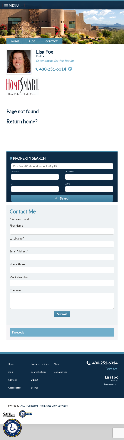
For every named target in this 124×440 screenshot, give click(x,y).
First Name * (17, 225)
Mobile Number (19, 277)
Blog (32, 41)
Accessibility (14, 387)
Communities (60, 371)
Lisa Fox (44, 52)
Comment (16, 290)
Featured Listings (40, 364)
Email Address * (19, 251)
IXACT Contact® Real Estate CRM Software (44, 405)
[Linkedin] (70, 69)
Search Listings (38, 371)
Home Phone (17, 264)
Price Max (69, 171)
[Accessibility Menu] (12, 428)
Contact (52, 41)
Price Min (15, 171)
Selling (34, 387)
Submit (62, 314)
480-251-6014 (52, 69)
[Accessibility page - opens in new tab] (27, 418)
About (57, 364)
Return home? (21, 121)
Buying (34, 379)
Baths (67, 184)
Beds (13, 184)
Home (15, 41)
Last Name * (17, 238)
